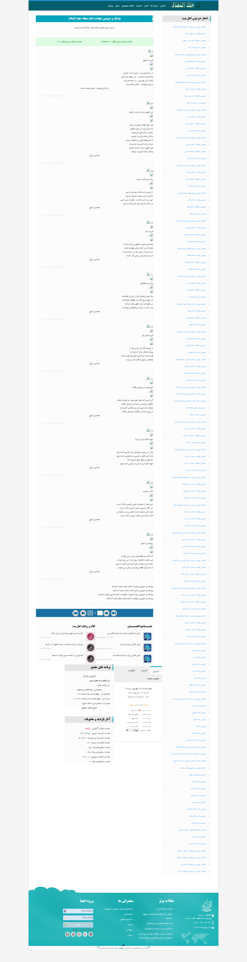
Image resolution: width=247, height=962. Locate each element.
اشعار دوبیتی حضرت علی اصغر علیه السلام (189, 588)
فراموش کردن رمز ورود (82, 930)
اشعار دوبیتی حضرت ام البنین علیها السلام (189, 533)
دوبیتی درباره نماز (198, 782)
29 (151, 431)
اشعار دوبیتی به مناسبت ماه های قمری (190, 644)
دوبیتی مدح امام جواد (197, 325)
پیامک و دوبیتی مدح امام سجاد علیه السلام (133, 590)
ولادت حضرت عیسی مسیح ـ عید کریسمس (189, 761)
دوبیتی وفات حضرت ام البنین (194, 546)
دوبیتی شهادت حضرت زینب (195, 463)
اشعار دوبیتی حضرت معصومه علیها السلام (189, 477)
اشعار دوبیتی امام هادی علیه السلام (191, 332)
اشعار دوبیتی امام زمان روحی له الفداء (190, 387)
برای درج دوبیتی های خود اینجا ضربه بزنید (94, 27)
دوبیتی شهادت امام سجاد (195, 179)
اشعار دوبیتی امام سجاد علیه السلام (191, 166)
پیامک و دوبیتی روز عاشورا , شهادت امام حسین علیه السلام (125, 594)
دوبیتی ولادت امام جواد (196, 311)
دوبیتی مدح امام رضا (197, 297)
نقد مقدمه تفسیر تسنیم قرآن (159, 923)
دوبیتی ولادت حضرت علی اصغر (193, 595)
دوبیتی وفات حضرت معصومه (194, 491)
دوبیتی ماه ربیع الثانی (197, 692)
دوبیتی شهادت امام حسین (195, 151)
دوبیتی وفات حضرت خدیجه (195, 519)
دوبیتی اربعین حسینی (197, 844)
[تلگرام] (90, 935)
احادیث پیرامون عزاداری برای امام (67, 633)
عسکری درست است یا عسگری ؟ (158, 929)
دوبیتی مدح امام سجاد (197, 186)
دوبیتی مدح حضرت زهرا (196, 103)
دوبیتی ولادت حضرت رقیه (195, 623)
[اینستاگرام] (79, 935)
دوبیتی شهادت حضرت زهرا (195, 96)
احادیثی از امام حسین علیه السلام (67, 655)
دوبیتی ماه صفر (199, 678)
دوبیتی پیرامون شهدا (197, 775)
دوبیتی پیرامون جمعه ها (196, 408)
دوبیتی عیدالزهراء (199, 733)
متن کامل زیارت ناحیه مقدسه (126, 655)
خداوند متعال (126, 919)
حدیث (139, 6)
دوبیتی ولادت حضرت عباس (195, 429)
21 (151, 275)
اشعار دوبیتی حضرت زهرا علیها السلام (190, 82)
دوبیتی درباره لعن (198, 823)
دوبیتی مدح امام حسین (196, 158)
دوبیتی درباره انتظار (198, 415)
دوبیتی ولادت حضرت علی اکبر (194, 567)
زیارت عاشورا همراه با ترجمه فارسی (123, 633)
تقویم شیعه (153, 678)
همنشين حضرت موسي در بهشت (118, 909)
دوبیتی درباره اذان (198, 789)
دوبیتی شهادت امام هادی (195, 345)
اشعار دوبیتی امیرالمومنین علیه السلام (190, 55)
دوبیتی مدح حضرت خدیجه (195, 526)
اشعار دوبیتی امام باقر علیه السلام (192, 193)
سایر (117, 6)
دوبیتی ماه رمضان (198, 650)
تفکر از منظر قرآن (164, 909)
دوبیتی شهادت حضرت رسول (194, 41)
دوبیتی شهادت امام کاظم (196, 262)
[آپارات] (73, 935)
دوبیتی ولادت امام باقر (197, 200)
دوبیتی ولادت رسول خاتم (196, 34)
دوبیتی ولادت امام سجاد (196, 172)
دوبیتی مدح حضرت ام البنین (194, 553)
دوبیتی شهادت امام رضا (196, 290)
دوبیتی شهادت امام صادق (195, 235)
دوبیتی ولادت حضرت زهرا (195, 89)
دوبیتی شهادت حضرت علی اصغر (193, 602)
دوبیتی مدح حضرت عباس (196, 442)
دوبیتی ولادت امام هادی (196, 339)
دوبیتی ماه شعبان (199, 664)
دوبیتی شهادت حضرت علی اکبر (193, 574)
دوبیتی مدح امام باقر (197, 214)
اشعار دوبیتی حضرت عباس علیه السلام (190, 422)
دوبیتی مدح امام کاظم (197, 269)
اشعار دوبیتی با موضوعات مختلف (193, 768)
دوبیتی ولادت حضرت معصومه (194, 484)
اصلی (163, 6)
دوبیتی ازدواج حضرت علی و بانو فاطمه (191, 747)
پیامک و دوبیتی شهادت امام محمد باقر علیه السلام (130, 598)
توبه (130, 925)
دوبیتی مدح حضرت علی (196, 75)
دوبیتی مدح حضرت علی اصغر (194, 609)
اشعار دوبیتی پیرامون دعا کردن (193, 864)
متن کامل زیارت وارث (130, 644)
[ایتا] (67, 935)
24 (151, 223)
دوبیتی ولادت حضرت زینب (195, 456)
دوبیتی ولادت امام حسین (196, 145)
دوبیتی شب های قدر (197, 816)
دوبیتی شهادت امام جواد (196, 318)
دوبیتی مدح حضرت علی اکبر (195, 581)
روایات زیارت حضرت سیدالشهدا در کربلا (64, 644)
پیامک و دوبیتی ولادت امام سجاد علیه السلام (132, 586)
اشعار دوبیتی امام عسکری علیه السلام (190, 360)
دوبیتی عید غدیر (199, 706)
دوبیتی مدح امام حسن (197, 131)
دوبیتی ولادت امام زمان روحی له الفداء (190, 394)
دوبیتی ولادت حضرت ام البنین (194, 540)
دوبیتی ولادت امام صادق (196, 228)
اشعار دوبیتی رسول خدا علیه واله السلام (189, 27)
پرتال (110, 6)
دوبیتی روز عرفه (199, 837)
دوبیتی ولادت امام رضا (197, 283)
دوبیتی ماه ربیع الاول (197, 685)
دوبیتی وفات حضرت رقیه (196, 630)
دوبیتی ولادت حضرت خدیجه (195, 512)
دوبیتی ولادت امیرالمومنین (195, 61)
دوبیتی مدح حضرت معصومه (195, 498)
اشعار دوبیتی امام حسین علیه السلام (191, 138)
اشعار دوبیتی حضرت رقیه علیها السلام (190, 616)
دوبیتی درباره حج (199, 802)
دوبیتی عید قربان (199, 713)
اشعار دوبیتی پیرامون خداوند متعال (191, 851)
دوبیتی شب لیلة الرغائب (196, 809)
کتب (146, 6)
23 (151, 104)
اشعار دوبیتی (128, 6)
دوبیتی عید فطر (199, 719)
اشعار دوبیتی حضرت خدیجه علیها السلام (190, 505)
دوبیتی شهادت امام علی (196, 68)
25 (151, 171)
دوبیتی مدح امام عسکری (196, 380)
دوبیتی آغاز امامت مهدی (196, 740)
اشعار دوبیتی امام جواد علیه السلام (192, 304)
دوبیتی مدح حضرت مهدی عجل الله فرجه (190, 401)
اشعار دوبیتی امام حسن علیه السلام (191, 110)
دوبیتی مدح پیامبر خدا (197, 47)
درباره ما (154, 6)
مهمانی (129, 930)
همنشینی (128, 914)
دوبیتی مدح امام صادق (197, 241)
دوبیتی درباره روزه (198, 795)
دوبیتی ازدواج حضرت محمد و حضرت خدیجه (188, 754)
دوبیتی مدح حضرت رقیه (196, 636)
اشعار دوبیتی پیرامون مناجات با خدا (192, 871)
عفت (130, 935)
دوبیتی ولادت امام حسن (196, 117)
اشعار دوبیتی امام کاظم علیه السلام (192, 249)
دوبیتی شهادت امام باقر (196, 207)
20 (151, 379)
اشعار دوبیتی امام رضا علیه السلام (192, 276)
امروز (156, 671)
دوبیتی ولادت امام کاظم (196, 255)
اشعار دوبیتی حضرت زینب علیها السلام (190, 450)
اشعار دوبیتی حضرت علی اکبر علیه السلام (189, 561)
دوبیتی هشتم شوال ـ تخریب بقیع (192, 830)
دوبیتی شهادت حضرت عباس (194, 436)
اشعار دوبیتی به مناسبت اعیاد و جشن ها (189, 699)
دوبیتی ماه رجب (199, 657)
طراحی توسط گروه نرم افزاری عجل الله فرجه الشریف (123, 948)
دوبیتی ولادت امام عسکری (195, 366)
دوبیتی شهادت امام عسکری (195, 373)
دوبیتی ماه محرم (199, 671)
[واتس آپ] (85, 935)
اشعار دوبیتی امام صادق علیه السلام (191, 221)
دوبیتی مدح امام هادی (197, 352)
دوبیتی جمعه (201, 726)
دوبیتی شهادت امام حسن (196, 124)
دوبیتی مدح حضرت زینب (196, 470)
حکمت (131, 670)
